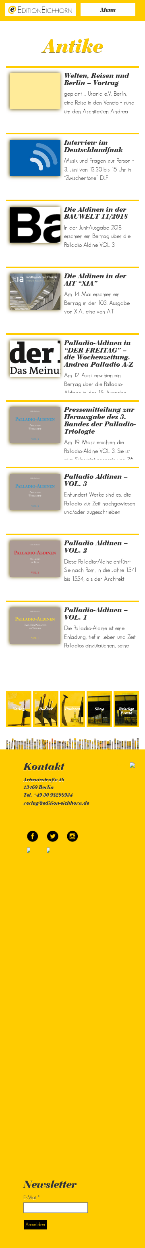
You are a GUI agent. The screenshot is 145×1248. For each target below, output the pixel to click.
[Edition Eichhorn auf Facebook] (33, 833)
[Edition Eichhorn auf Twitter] (53, 833)
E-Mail (31, 1197)
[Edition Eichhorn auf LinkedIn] (52, 1000)
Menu (108, 10)
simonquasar (123, 764)
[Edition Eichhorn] (40, 9)
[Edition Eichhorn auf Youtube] (33, 1000)
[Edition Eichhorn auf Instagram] (72, 833)
